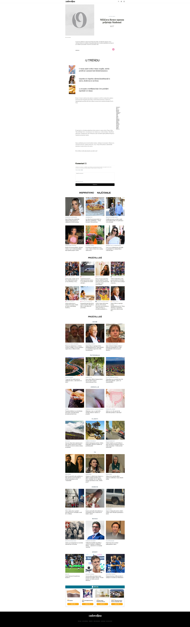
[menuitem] (121, 1)
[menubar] (121, 1)
